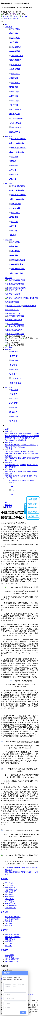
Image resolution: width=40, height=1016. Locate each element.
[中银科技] (20, 19)
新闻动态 (8, 505)
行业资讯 (8, 507)
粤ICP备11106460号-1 (28, 994)
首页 (7, 24)
